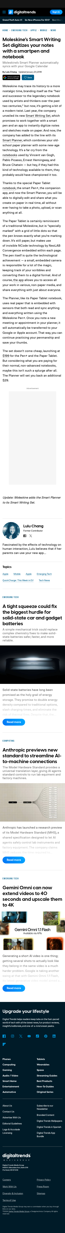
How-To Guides (45, 1086)
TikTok (37, 1036)
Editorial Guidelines (12, 1123)
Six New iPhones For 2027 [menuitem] (37, 20)
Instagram (12, 1036)
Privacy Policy (44, 1179)
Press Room (43, 1186)
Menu (4, 12)
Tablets (41, 1059)
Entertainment (11, 1086)
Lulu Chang (11, 72)
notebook (9, 188)
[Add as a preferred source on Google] (11, 77)
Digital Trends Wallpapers (49, 1120)
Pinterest (45, 1036)
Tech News (44, 580)
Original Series (45, 1092)
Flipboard (4, 1044)
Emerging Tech (44, 573)
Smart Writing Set (38, 115)
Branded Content (45, 1114)
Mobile (17, 573)
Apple (5, 573)
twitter (30, 535)
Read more (14, 722)
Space (40, 1070)
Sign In (56, 12)
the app (18, 280)
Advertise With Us (12, 1117)
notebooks (10, 155)
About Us (7, 1105)
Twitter (20, 1036)
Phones (7, 1059)
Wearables (43, 1064)
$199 (6, 356)
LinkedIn (54, 1036)
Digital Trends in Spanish (49, 1126)
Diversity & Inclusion (13, 1193)
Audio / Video (10, 1075)
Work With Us (9, 1186)
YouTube (29, 1036)
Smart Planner (12, 140)
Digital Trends (18, 16)
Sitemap (41, 1193)
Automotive (9, 1092)
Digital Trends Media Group (19, 1211)
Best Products (44, 1081)
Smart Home (10, 1081)
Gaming (7, 1070)
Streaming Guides (47, 1075)
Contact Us (8, 1111)
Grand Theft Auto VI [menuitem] (12, 20)
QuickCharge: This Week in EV (18, 580)
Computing (9, 1064)
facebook (24, 535)
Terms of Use (9, 1200)
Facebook (4, 1036)
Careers (7, 1179)
